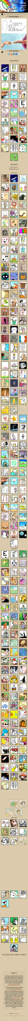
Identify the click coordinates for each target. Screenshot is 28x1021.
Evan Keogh (18, 990)
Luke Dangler (16, 1013)
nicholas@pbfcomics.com (14, 985)
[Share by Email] (19, 54)
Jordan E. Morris (17, 998)
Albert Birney (9, 990)
